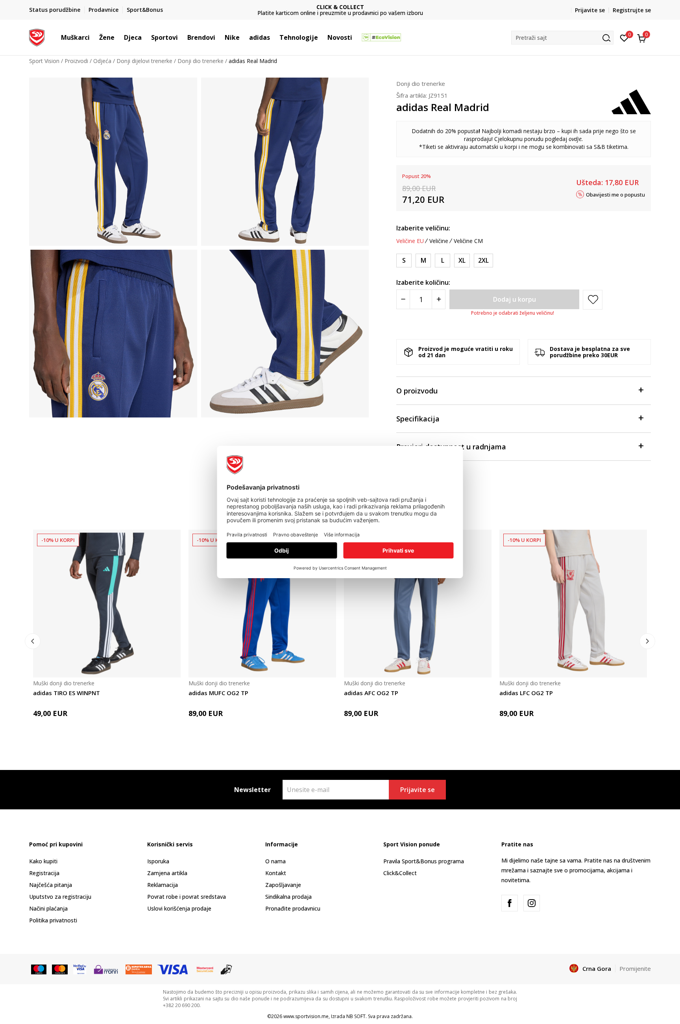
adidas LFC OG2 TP (526, 693)
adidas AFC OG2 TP (371, 693)
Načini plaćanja (48, 908)
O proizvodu (417, 390)
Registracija (44, 873)
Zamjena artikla (167, 873)
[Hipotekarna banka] (139, 969)
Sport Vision (44, 61)
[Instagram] (532, 903)
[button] (93, 37)
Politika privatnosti (53, 920)
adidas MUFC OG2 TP (218, 693)
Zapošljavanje (283, 885)
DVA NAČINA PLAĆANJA (341, 7)
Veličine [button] (438, 241)
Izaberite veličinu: (423, 228)
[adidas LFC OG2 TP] (573, 603)
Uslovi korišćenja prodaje (179, 908)
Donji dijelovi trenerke (144, 61)
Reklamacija (162, 885)
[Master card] (59, 969)
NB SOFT (356, 1016)
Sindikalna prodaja (288, 896)
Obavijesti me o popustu (615, 194)
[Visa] (79, 969)
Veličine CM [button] (468, 241)
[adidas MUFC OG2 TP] (262, 603)
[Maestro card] (38, 969)
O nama (275, 861)
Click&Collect (400, 873)
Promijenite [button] (635, 968)
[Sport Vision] (36, 36)
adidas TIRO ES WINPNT (66, 693)
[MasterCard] (205, 969)
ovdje (575, 139)
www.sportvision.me (306, 1016)
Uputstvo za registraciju (60, 896)
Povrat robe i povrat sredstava (186, 896)
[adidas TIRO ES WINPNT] (107, 603)
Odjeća (102, 61)
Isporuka (158, 861)
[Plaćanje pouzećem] (226, 969)
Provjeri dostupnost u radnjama (451, 446)
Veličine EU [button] (410, 241)
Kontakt (275, 873)
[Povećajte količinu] (438, 299)
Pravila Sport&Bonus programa (423, 861)
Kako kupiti (43, 861)
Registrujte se (632, 10)
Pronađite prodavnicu (292, 908)
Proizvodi (76, 61)
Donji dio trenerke (200, 61)
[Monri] (106, 969)
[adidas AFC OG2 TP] (418, 603)
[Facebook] (509, 903)
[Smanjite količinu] (403, 299)
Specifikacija (418, 418)
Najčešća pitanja (50, 885)
